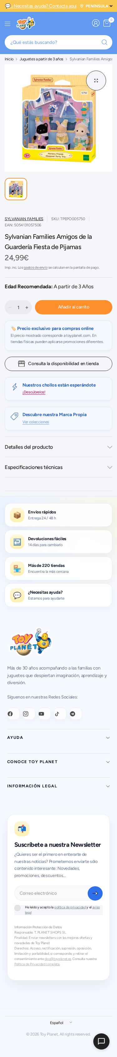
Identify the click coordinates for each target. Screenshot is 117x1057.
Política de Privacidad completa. (37, 964)
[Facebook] (13, 713)
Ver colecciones (35, 422)
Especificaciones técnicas (34, 467)
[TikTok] (60, 713)
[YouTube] (44, 713)
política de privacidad (70, 907)
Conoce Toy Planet (32, 761)
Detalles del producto (29, 447)
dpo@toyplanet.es (58, 959)
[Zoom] (96, 80)
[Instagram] (29, 713)
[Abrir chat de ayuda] (101, 1041)
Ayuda (15, 737)
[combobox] (58, 42)
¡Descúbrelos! (34, 392)
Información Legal (32, 786)
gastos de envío (35, 267)
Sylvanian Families (24, 218)
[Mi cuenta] (95, 23)
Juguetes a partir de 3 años (41, 59)
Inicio (9, 59)
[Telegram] (76, 713)
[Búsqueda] (104, 42)
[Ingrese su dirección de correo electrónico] (95, 893)
